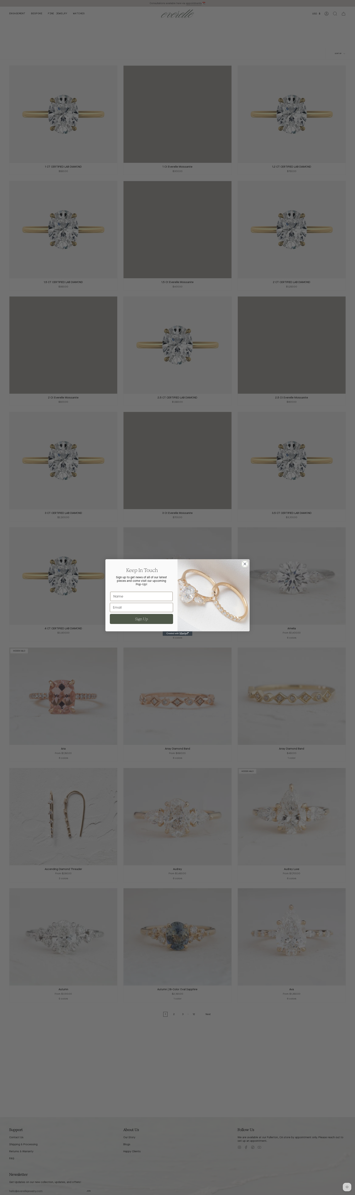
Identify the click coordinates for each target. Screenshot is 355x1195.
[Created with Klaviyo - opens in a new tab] (177, 633)
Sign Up (141, 619)
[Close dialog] (245, 564)
